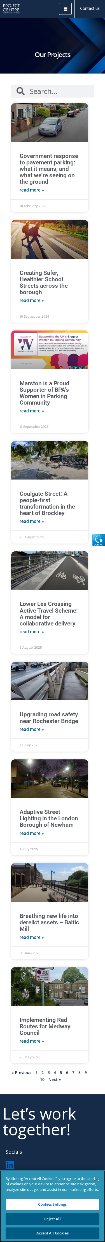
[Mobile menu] (65, 9)
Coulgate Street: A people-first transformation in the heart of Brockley (47, 503)
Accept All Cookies (52, 1233)
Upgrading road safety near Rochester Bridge (49, 717)
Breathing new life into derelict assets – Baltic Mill (49, 922)
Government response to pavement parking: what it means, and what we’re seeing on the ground (49, 169)
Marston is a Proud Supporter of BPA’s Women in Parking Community (44, 393)
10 (42, 1079)
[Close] (96, 1179)
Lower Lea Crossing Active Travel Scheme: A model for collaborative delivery (49, 614)
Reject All (52, 1218)
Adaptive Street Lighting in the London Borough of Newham (49, 818)
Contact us (90, 8)
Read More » (32, 190)
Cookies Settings (52, 1204)
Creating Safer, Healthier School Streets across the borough (44, 283)
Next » (54, 1079)
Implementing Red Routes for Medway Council (45, 1026)
